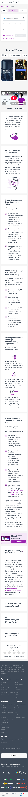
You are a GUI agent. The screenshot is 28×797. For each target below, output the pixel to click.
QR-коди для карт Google (15, 490)
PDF (6, 55)
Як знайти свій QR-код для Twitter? (13, 605)
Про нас (16, 682)
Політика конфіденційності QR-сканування (7, 720)
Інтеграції (16, 692)
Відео (15, 712)
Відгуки (16, 697)
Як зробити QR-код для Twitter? (13, 551)
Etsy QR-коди (14, 492)
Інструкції (16, 707)
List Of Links (16, 55)
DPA (2, 732)
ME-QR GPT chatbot (7, 692)
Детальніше (18, 541)
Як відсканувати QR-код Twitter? (12, 634)
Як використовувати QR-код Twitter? (12, 620)
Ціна (15, 687)
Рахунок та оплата (6, 705)
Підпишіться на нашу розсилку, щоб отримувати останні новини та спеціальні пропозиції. (13, 740)
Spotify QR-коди (12, 494)
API (2, 684)
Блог (15, 710)
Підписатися (14, 755)
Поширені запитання (20, 705)
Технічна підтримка (19, 717)
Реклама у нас (5, 694)
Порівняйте (17, 689)
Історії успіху (17, 715)
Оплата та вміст (18, 684)
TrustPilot (16, 694)
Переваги (4, 682)
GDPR (3, 730)
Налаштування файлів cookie (5, 726)
